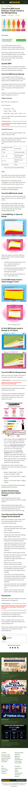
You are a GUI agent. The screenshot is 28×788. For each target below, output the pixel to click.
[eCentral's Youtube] (25, 780)
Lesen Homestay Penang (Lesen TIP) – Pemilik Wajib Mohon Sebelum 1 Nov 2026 (9, 676)
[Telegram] (15, 648)
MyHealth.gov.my (16, 324)
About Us (3, 768)
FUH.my (16, 771)
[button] (5, 36)
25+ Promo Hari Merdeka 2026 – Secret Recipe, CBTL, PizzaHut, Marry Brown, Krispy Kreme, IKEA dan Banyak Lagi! (9, 699)
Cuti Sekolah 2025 (5, 756)
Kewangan (17, 758)
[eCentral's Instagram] (19, 780)
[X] (13, 648)
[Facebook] (10, 648)
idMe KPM (17, 754)
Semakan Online (19, 773)
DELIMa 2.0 (17, 756)
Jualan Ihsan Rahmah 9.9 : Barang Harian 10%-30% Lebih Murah (10, 722)
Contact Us (4, 773)
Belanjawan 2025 (5, 755)
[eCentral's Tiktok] (23, 780)
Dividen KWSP (18, 762)
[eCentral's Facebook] (17, 780)
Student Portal (18, 768)
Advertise (3, 771)
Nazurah (3, 15)
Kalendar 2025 (4, 760)
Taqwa (16, 770)
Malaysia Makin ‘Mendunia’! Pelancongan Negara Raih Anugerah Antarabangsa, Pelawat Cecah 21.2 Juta (13, 607)
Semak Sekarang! (21, 40)
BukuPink (17, 776)
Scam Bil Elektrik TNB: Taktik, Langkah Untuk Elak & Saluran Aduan (13, 124)
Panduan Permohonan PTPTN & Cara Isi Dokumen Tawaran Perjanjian (11, 383)
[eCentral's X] (21, 780)
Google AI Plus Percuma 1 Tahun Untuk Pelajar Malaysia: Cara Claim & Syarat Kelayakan (10, 744)
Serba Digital (16, 783)
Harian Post (17, 774)
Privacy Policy (4, 770)
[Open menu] (3, 2)
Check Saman (18, 761)
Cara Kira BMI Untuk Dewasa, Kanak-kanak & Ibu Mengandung (12, 10)
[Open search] (25, 2)
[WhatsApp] (18, 648)
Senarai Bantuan (19, 759)
